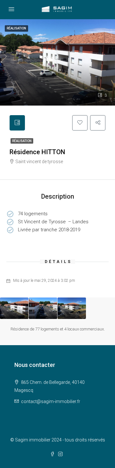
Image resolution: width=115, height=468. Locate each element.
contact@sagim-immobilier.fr (50, 401)
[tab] (17, 123)
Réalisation (22, 141)
